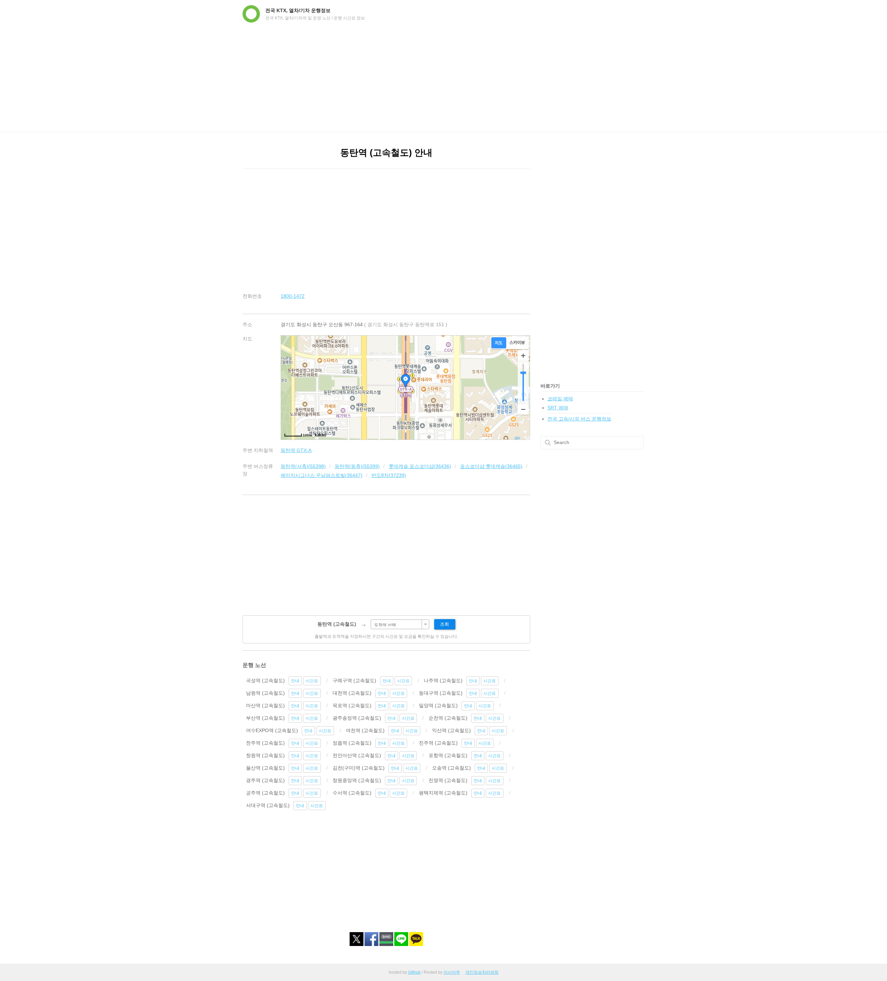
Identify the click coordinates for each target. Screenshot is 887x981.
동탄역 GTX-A (296, 450)
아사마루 (452, 972)
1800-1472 (293, 296)
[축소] (523, 409)
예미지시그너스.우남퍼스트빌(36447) (321, 475)
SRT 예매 (557, 407)
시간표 (312, 680)
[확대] (523, 355)
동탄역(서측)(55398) (303, 466)
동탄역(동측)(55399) (357, 466)
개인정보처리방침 (482, 972)
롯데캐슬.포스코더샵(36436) (420, 466)
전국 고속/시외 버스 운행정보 (579, 419)
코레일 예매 (560, 398)
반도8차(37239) (388, 475)
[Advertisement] (443, 79)
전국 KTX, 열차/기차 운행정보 (298, 10)
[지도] (498, 342)
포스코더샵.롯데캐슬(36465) (491, 466)
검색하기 (548, 442)
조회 (444, 624)
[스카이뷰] (517, 342)
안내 (295, 680)
